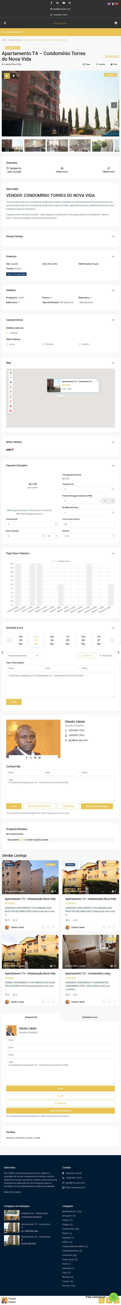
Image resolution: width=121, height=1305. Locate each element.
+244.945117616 (60, 15)
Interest (65, 531)
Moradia (66, 1277)
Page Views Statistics (18, 553)
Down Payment (12, 531)
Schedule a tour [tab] (90, 1017)
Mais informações (12, 1192)
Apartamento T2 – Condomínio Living (87, 973)
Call (40, 806)
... (7, 915)
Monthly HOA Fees (70, 507)
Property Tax (68, 484)
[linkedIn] (57, 3)
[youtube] (63, 3)
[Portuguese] (117, 4)
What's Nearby (14, 442)
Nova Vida (16, 64)
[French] (113, 4)
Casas (65, 1220)
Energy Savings (14, 236)
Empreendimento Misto (73, 1246)
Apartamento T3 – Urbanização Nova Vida (30, 898)
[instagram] (70, 3)
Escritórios (67, 1255)
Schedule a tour (14, 627)
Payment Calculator (16, 465)
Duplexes (66, 1237)
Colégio (65, 1224)
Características (14, 319)
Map (8, 362)
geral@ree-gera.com (78, 740)
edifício (65, 1242)
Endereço (11, 256)
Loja (64, 1272)
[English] (109, 4)
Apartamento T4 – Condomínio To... (77, 381)
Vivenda (66, 1285)
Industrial (66, 1268)
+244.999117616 (76, 735)
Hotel (64, 1264)
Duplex (65, 1233)
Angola (95, 264)
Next (112, 640)
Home (4, 40)
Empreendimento (70, 1250)
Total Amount (11, 519)
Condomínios (68, 1229)
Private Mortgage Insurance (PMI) (77, 496)
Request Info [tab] (31, 1017)
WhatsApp (69, 806)
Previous (9, 640)
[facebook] (51, 3)
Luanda (7, 64)
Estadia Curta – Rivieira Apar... (35, 1213)
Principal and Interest (71, 475)
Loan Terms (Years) (71, 519)
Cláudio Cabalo (75, 721)
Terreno (66, 1281)
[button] (113, 1297)
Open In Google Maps (16, 274)
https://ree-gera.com (75, 1187)
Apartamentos (15, 40)
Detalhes (11, 290)
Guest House (68, 1259)
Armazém (67, 1216)
